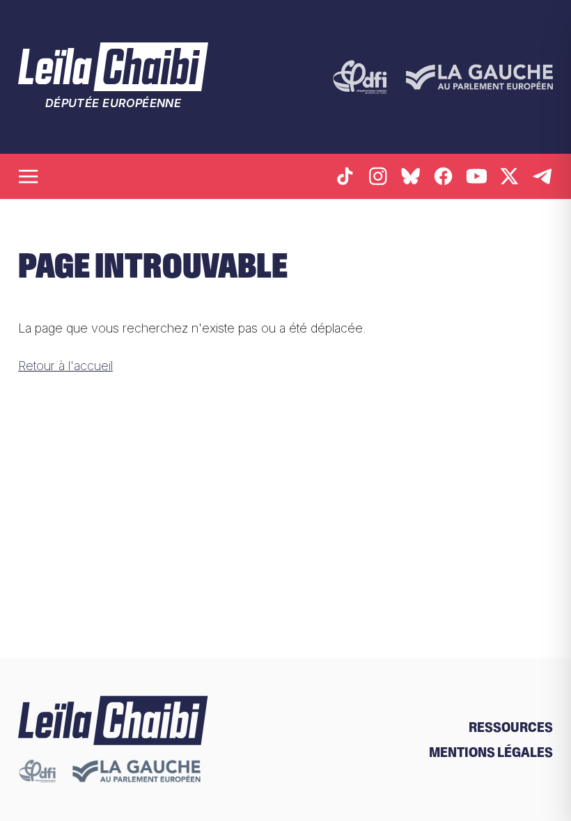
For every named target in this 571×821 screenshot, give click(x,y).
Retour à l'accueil (65, 365)
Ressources (511, 727)
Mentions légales (491, 752)
